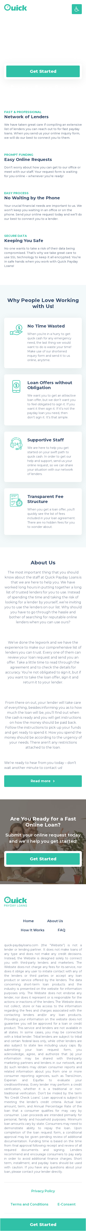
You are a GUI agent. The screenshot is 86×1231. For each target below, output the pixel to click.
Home (28, 921)
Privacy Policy (43, 1191)
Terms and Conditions (29, 1204)
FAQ (61, 930)
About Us (55, 921)
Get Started (43, 71)
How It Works (32, 930)
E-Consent (67, 1204)
